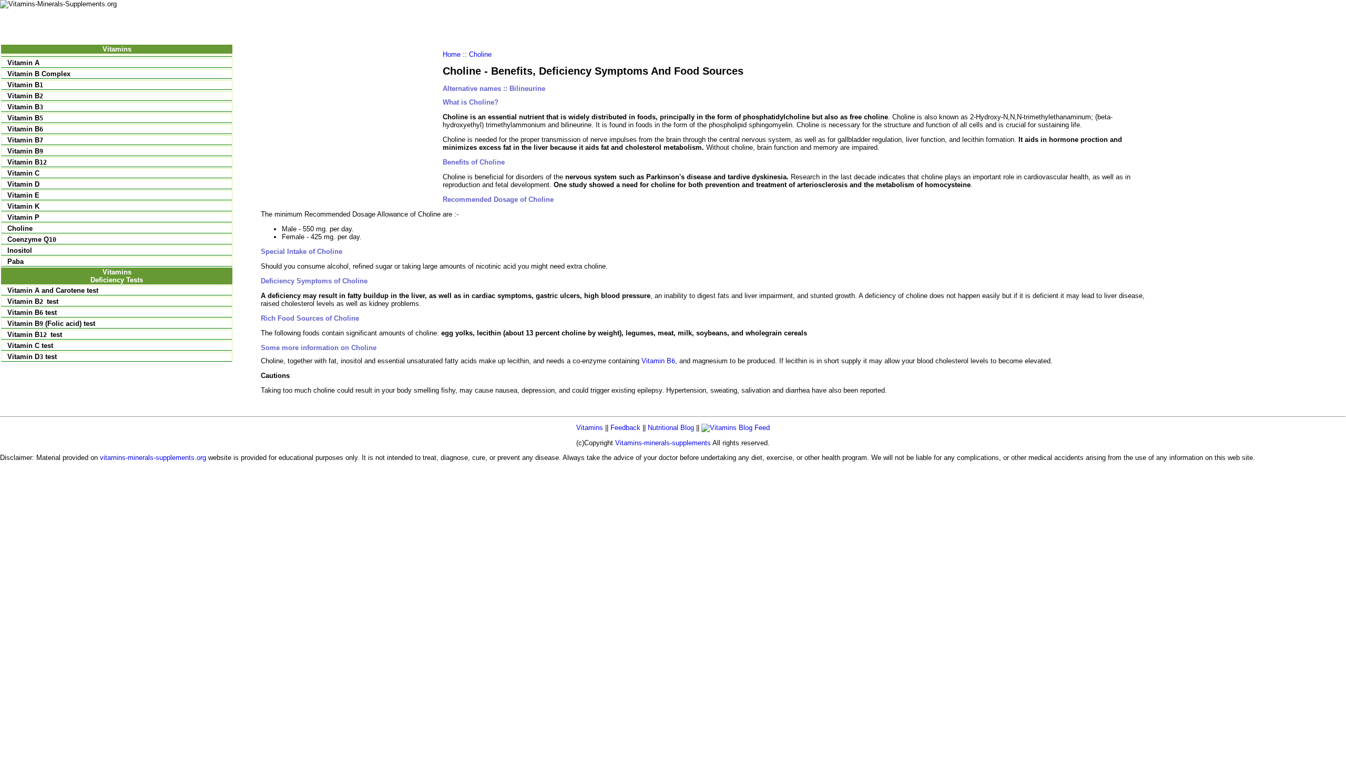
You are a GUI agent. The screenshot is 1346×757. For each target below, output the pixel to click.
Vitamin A (23, 63)
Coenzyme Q (31, 239)
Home (452, 54)
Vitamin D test (32, 357)
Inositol (19, 250)
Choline (20, 228)
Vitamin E (23, 195)
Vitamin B (25, 85)
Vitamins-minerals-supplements (663, 443)
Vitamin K (23, 206)
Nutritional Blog (671, 428)
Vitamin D (23, 184)
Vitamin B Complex (38, 74)
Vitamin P (23, 217)
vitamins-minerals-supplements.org (153, 458)
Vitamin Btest (32, 301)
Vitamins (589, 428)
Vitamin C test (30, 346)
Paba (15, 261)
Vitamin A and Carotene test (52, 290)
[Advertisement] (349, 124)
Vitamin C (23, 173)
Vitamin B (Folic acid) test (51, 324)
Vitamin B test (32, 312)
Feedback (625, 428)
